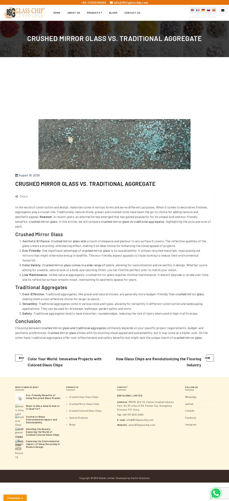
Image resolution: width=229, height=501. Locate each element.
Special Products (78, 417)
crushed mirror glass (43, 221)
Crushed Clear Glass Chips (84, 397)
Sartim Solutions (140, 478)
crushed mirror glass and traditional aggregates (74, 328)
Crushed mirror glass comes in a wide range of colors (78, 265)
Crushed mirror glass (62, 332)
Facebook (190, 417)
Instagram (190, 424)
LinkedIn (189, 410)
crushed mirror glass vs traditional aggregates (132, 221)
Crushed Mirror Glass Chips (84, 404)
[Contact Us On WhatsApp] (216, 493)
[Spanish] (213, 10)
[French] (197, 10)
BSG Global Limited (104, 478)
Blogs (72, 424)
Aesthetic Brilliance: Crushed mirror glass (51, 241)
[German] (203, 10)
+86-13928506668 (93, 2)
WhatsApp (190, 397)
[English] (192, 10)
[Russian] (208, 10)
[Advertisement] (114, 93)
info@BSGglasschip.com (131, 2)
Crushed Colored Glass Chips (85, 410)
